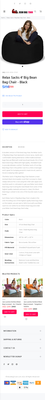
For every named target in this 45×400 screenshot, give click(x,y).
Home (3, 18)
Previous (3, 288)
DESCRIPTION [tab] (7, 147)
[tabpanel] (22, 42)
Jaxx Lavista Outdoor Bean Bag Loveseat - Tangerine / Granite (33, 304)
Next (41, 288)
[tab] (15, 146)
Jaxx (3, 300)
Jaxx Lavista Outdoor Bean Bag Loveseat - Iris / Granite (11, 303)
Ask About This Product (14, 96)
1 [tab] (22, 66)
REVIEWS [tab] (21, 147)
